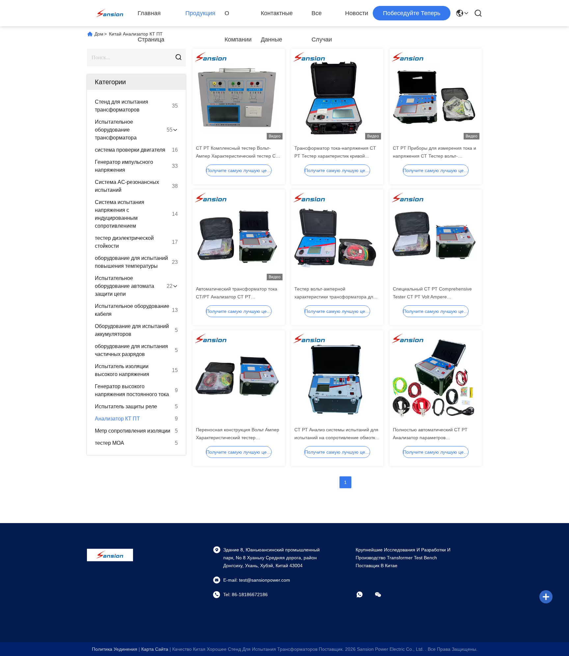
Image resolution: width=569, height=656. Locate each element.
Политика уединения (114, 649)
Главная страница (151, 18)
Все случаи (322, 18)
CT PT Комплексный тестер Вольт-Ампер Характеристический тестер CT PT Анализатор (237, 155)
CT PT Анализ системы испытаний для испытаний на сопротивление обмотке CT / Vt (336, 437)
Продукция (200, 13)
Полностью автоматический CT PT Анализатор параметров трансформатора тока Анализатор (430, 437)
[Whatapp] (364, 594)
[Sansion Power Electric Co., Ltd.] (110, 13)
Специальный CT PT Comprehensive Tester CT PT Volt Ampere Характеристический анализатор (432, 296)
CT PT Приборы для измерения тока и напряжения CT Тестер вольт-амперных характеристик (434, 155)
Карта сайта (154, 649)
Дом (99, 34)
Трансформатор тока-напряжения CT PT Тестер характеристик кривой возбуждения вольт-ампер (335, 155)
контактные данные (277, 18)
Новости (356, 13)
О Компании (238, 18)
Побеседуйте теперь (411, 13)
